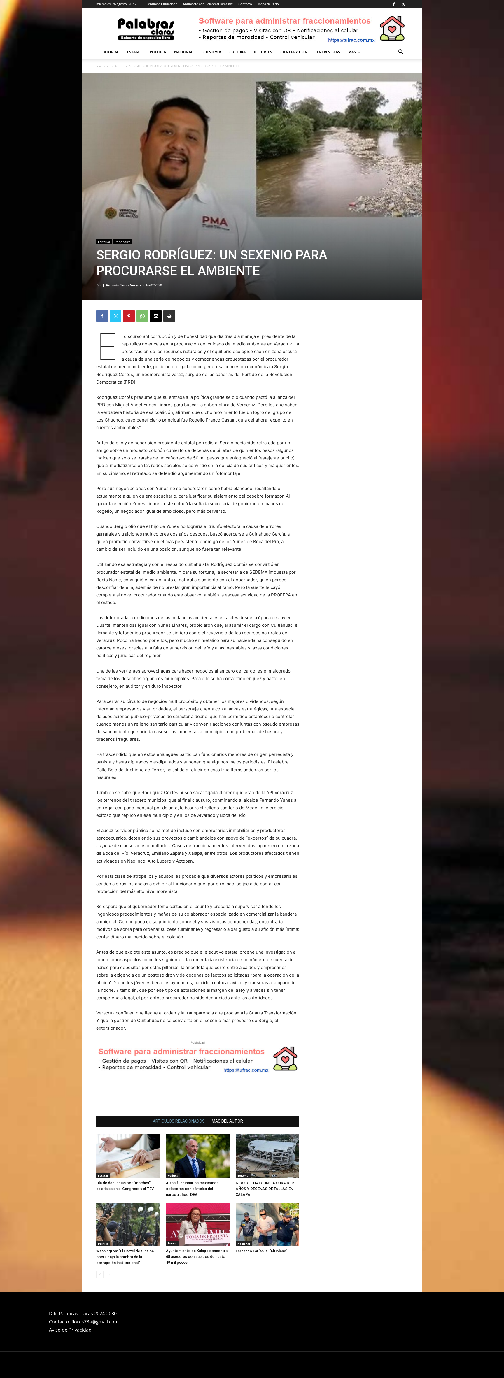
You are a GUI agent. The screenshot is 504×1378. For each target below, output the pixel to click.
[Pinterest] (129, 316)
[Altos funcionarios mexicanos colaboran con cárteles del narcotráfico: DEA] (198, 1156)
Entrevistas (328, 52)
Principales (122, 242)
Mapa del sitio (268, 4)
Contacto (245, 4)
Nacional (183, 52)
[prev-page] (100, 1274)
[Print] (169, 316)
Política (158, 52)
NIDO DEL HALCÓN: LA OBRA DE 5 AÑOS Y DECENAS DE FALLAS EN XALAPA (265, 1189)
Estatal (134, 52)
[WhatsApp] (142, 316)
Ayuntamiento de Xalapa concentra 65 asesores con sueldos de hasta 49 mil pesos (197, 1257)
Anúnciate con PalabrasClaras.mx (208, 4)
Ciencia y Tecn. (294, 52)
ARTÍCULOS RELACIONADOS (179, 1121)
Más (352, 52)
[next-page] (109, 1274)
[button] (401, 52)
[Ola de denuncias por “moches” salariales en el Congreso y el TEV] (128, 1156)
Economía (211, 52)
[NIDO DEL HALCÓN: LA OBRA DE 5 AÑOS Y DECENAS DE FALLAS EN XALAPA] (267, 1156)
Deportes (263, 52)
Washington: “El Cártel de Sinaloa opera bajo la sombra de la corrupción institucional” (125, 1257)
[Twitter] (403, 4)
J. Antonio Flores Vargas (122, 285)
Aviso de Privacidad (70, 1330)
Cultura (237, 52)
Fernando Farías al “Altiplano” (261, 1251)
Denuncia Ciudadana (161, 4)
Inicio (100, 66)
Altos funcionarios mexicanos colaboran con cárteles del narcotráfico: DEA (192, 1189)
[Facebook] (393, 4)
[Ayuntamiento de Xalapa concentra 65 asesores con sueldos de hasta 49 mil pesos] (198, 1224)
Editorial (109, 52)
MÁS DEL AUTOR (227, 1121)
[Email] (156, 316)
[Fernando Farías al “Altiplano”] (267, 1224)
